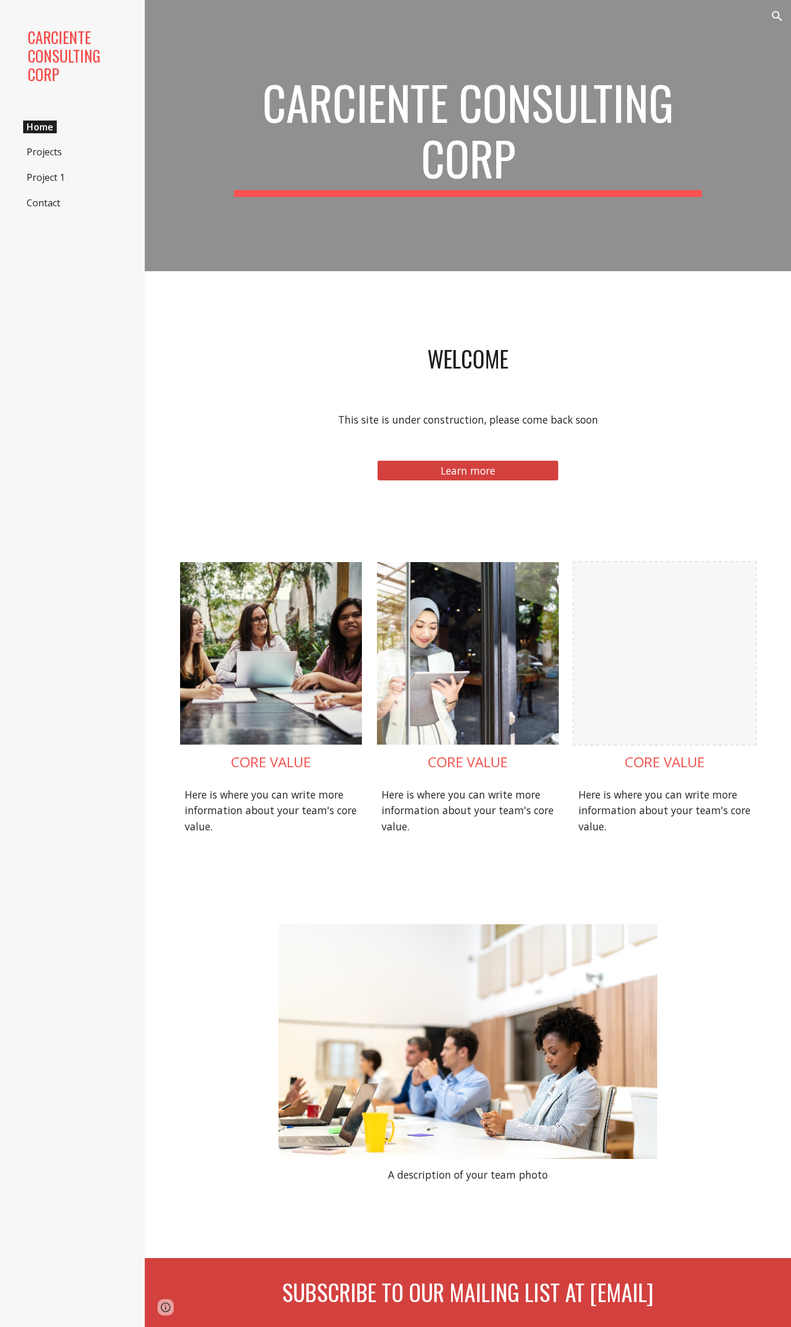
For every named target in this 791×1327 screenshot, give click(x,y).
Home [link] (40, 127)
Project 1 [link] (46, 177)
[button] (777, 16)
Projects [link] (44, 151)
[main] (468, 136)
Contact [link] (43, 202)
